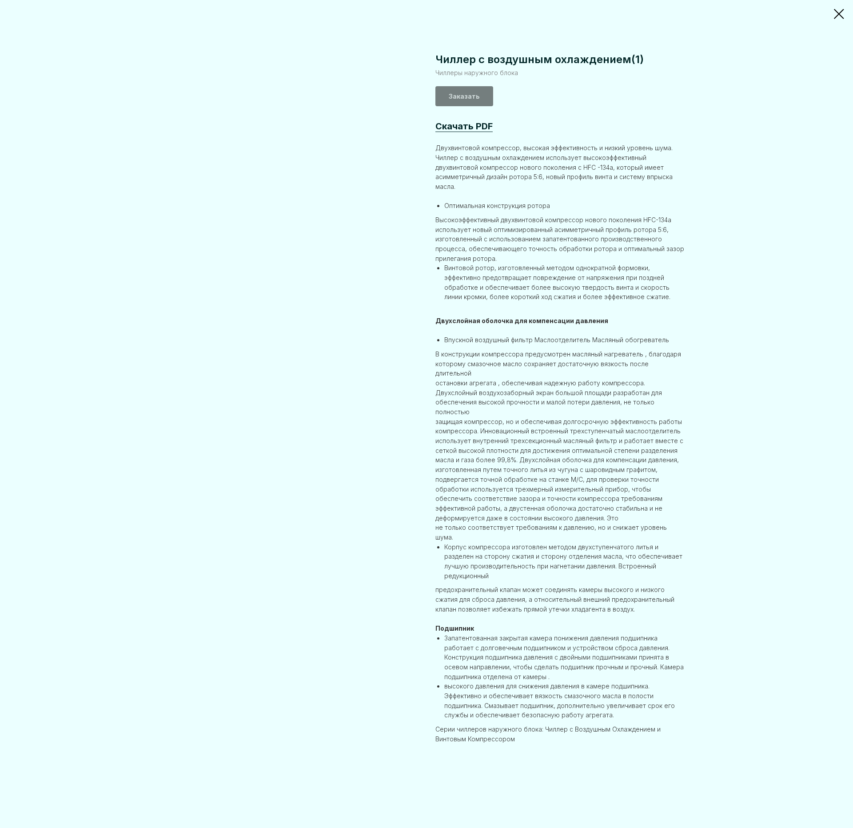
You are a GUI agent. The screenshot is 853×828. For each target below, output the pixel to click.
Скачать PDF (464, 126)
